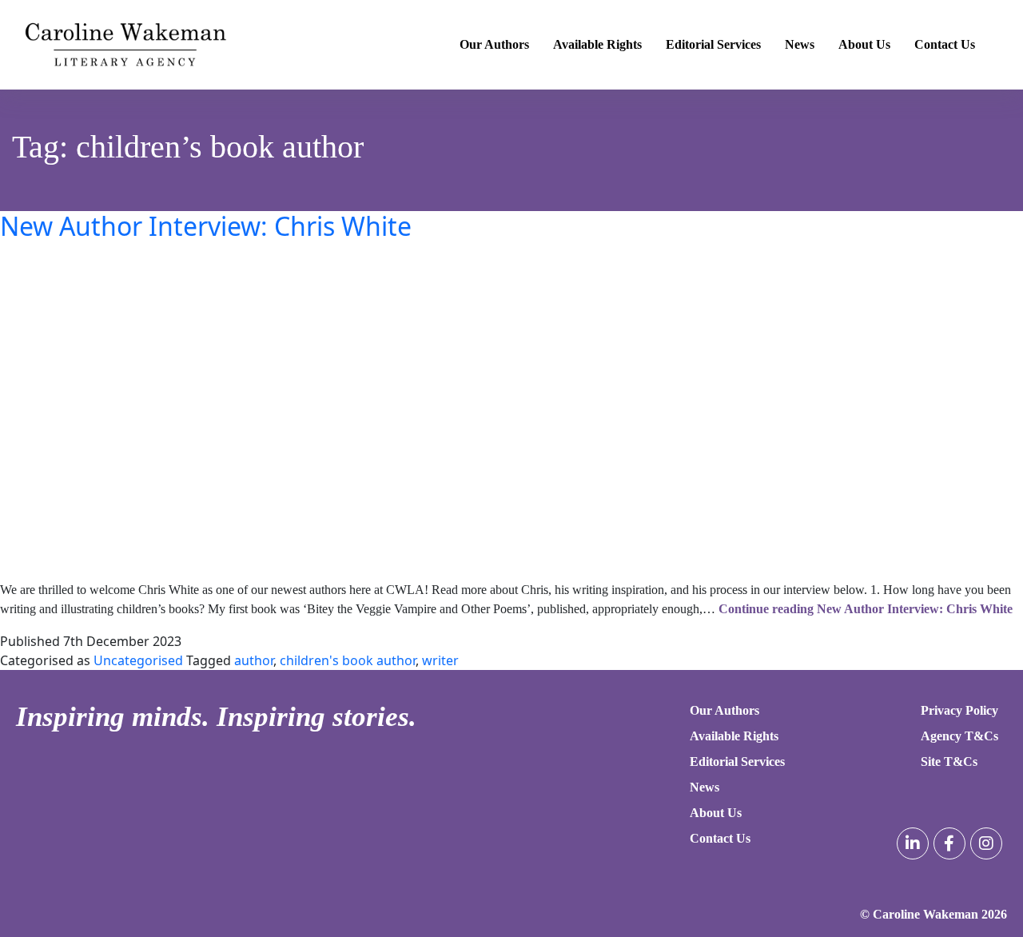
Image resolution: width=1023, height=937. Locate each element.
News (799, 44)
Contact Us (944, 44)
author (253, 660)
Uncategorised (138, 660)
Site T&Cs (949, 761)
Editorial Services (713, 44)
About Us (864, 44)
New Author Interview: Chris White (206, 226)
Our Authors (494, 44)
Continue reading (865, 609)
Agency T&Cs (959, 736)
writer (440, 660)
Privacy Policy (959, 710)
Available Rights (597, 44)
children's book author (348, 660)
